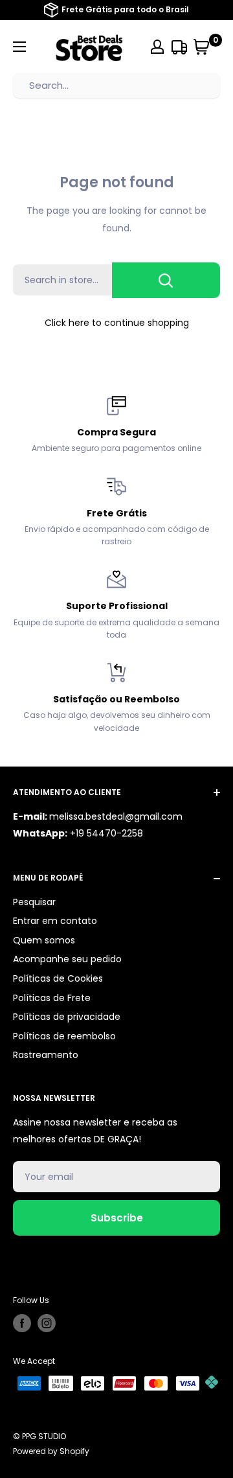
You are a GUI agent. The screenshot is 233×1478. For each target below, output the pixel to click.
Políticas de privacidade (66, 1016)
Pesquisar (34, 901)
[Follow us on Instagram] (47, 1323)
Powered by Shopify (51, 1451)
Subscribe (117, 1218)
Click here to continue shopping (117, 322)
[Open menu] (19, 46)
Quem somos (44, 940)
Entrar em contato (55, 920)
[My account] (157, 47)
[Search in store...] (166, 280)
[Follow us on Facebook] (22, 1323)
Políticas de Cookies (58, 978)
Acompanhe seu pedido (67, 959)
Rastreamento (45, 1054)
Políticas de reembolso (64, 1036)
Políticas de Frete (52, 997)
